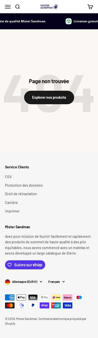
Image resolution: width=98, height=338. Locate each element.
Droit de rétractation (21, 194)
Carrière (11, 202)
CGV (8, 177)
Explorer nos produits (49, 97)
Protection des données (24, 185)
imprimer (12, 211)
